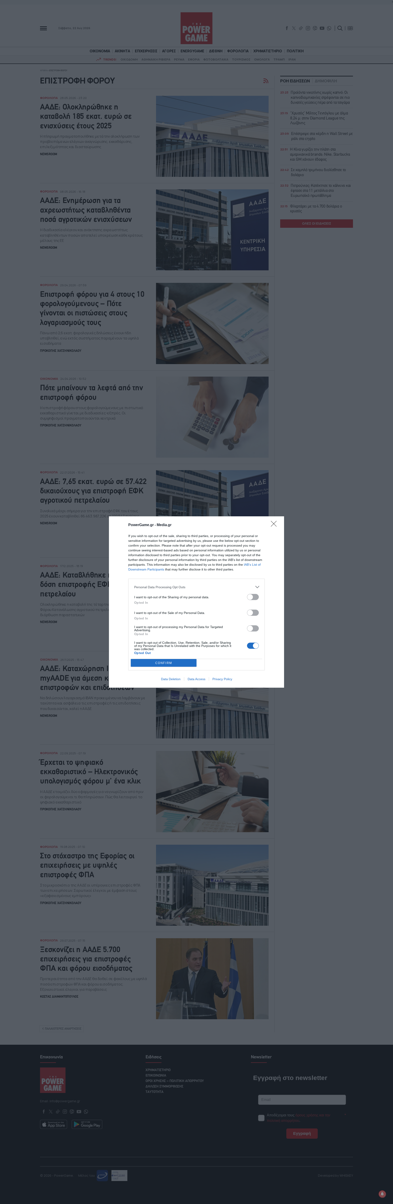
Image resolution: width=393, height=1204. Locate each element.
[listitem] (196, 587)
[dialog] (196, 602)
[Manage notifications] (382, 1194)
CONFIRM (163, 663)
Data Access (196, 679)
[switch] (253, 597)
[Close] (275, 525)
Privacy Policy (222, 679)
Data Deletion (171, 679)
